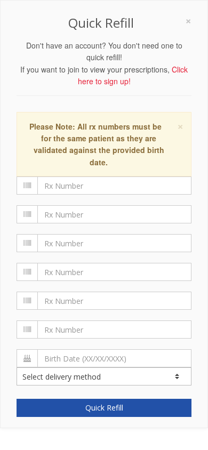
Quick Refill (104, 408)
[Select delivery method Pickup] (104, 376)
